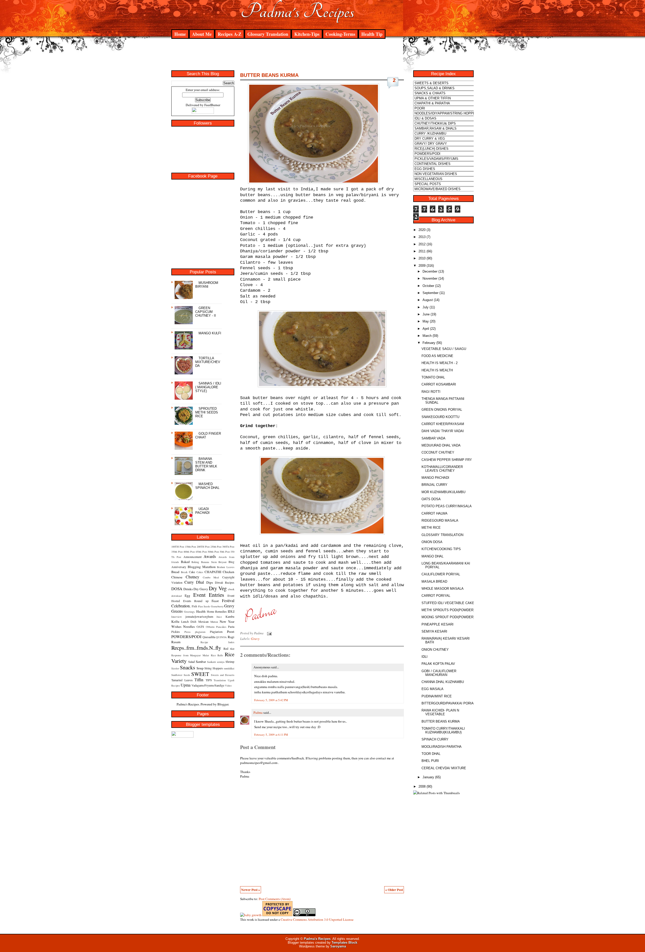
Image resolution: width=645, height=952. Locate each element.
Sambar (201, 661)
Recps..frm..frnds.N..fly (196, 647)
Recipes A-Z (229, 34)
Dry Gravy (201, 589)
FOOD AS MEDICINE (437, 356)
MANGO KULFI (210, 333)
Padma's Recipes (297, 11)
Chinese (176, 577)
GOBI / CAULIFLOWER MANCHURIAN (439, 673)
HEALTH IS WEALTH (437, 370)
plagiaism (200, 632)
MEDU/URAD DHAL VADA (441, 445)
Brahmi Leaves (225, 567)
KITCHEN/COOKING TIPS (441, 549)
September (430, 293)
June (426, 314)
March (427, 336)
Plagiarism (216, 632)
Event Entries (208, 594)
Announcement (192, 557)
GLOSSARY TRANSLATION (442, 535)
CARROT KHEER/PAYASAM (443, 424)
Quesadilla (209, 637)
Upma (185, 685)
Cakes (200, 572)
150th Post (190, 546)
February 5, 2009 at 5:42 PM (271, 700)
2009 (422, 265)
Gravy (229, 605)
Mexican (203, 621)
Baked (185, 561)
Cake (192, 572)
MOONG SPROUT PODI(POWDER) (448, 617)
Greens (177, 611)
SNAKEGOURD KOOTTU (440, 417)
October (428, 286)
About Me (202, 34)
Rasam (175, 642)
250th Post (215, 546)
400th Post (189, 551)
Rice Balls (217, 655)
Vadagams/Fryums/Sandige (207, 685)
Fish (194, 606)
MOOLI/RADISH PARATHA (442, 747)
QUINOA (221, 637)
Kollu (175, 621)
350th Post (177, 551)
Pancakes (221, 627)
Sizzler (175, 668)
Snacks (187, 667)
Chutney (192, 576)
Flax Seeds (204, 606)
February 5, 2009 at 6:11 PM (271, 734)
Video (228, 685)
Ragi (231, 637)
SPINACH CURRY (435, 739)
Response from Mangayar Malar (190, 655)
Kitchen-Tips (306, 34)
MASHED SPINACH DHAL (207, 486)
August (428, 300)
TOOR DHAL (431, 754)
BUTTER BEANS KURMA (269, 75)
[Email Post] (268, 633)
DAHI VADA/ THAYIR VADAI (443, 431)
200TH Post (203, 546)
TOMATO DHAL (433, 377)
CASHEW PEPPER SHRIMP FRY (447, 460)
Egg (187, 595)
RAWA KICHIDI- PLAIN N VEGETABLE (440, 712)
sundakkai (229, 668)
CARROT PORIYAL (436, 596)
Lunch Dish (188, 621)
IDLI (231, 611)
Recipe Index (217, 642)
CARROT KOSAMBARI (439, 384)
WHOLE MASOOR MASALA (443, 588)
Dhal (200, 582)
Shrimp (229, 662)
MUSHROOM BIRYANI (206, 284)
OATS (200, 626)
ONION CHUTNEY (435, 649)
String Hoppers (213, 668)
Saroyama (338, 946)
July (426, 307)
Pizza (187, 632)
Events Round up (196, 601)
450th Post (201, 551)
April (426, 329)
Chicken (228, 572)
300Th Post (228, 546)
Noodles (189, 626)
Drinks (188, 589)
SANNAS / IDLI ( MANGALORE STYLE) (208, 387)
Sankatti (211, 662)
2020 (422, 230)
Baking (195, 562)
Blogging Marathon (202, 566)
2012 (422, 244)
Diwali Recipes (224, 582)
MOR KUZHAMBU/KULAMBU (443, 492)
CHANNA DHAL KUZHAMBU (443, 682)
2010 (422, 258)
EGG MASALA (432, 689)
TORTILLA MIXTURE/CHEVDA (207, 362)
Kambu (229, 616)
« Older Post (394, 889)
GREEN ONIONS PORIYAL (442, 409)
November (430, 278)
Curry (189, 582)
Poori (230, 631)
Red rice (228, 648)
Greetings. (189, 611)
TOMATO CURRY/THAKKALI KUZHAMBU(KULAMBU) (443, 730)
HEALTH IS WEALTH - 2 (440, 363)
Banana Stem (209, 562)
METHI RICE (431, 527)
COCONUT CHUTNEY (438, 452)
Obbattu (210, 627)
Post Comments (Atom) (275, 899)
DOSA (176, 588)
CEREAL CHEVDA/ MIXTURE (444, 768)
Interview (176, 616)
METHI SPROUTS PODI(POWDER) (448, 610)
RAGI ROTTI (431, 392)
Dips (209, 582)
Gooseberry (217, 606)
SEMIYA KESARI (434, 631)
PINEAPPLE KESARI (438, 624)
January (428, 777)
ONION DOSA (432, 542)
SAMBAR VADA (433, 438)
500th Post (213, 551)
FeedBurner (212, 105)
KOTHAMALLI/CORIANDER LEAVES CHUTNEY (442, 468)
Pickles (175, 632)
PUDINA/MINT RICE (437, 696)
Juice (219, 616)
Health (201, 611)
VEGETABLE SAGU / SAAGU (444, 349)
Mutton (214, 621)
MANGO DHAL (432, 556)
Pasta (231, 626)
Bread (175, 572)
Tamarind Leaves (182, 680)
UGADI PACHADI (202, 511)
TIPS (209, 680)
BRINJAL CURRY (434, 485)
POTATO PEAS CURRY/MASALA (447, 506)
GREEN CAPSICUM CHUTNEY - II (205, 311)
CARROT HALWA (434, 513)
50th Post (225, 551)
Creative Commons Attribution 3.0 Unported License (317, 919)
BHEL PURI (430, 761)
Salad (191, 662)
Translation (220, 680)
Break (184, 572)
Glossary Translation (267, 34)
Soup (200, 668)
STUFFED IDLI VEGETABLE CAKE (448, 603)
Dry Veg (218, 588)
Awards (210, 556)
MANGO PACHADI (435, 478)
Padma (258, 712)
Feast (215, 601)
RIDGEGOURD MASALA (440, 520)
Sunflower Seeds (180, 675)
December (430, 271)
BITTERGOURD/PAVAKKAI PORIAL (448, 703)
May (426, 321)
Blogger (222, 704)
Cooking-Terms (340, 34)
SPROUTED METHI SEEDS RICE (206, 412)
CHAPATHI (213, 572)
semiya (220, 662)
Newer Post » (250, 889)
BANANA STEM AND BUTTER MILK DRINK (206, 464)
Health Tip (371, 34)
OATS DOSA (431, 499)
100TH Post (177, 546)
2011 (422, 251)
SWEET (200, 673)
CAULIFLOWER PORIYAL (441, 574)
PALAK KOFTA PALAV (438, 664)
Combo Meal (211, 577)
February (429, 343)
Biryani (222, 562)
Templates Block (344, 942)
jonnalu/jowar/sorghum (199, 616)
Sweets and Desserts (222, 675)
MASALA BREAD (434, 581)
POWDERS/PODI (186, 636)
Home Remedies (217, 611)
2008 (422, 786)
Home (180, 34)
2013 (422, 237)
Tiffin (199, 679)
